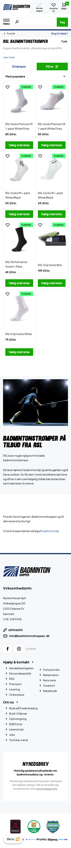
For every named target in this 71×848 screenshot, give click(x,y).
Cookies (31, 648)
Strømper (19, 66)
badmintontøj (50, 531)
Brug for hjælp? (59, 33)
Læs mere (9, 57)
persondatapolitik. (47, 788)
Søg (62, 22)
